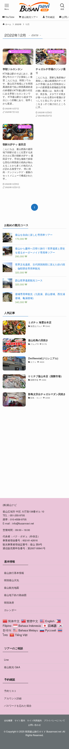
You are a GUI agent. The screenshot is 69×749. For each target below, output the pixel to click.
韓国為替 (9, 602)
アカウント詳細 (12, 698)
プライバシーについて (54, 720)
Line (6, 659)
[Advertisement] (34, 456)
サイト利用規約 (34, 720)
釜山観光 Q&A (12, 667)
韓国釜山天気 (11, 580)
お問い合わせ (34, 724)
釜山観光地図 (11, 587)
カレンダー (10, 610)
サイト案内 (20, 720)
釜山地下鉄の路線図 (15, 595)
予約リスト (10, 691)
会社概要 (8, 720)
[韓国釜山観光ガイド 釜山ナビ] (34, 6)
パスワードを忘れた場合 (17, 705)
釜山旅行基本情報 (14, 573)
